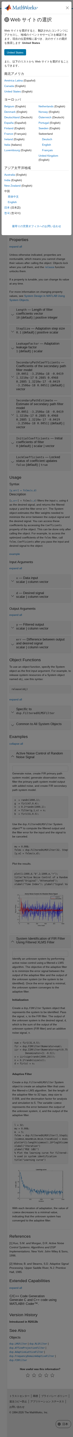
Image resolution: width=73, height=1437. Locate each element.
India (7, 180)
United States (12, 91)
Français (47, 150)
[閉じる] (67, 8)
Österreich (45, 117)
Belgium (9, 106)
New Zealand (12, 185)
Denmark (10, 111)
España (9, 122)
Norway (43, 111)
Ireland (8, 139)
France (8, 133)
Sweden (43, 128)
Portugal (44, 122)
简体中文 (13, 196)
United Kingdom (48, 155)
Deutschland (12, 117)
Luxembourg (12, 150)
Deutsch (47, 139)
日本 (7, 207)
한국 (7, 213)
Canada (9, 86)
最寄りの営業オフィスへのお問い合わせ (36, 226)
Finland (8, 128)
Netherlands (46, 106)
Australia (9, 174)
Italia (7, 144)
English (46, 144)
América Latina (13, 80)
